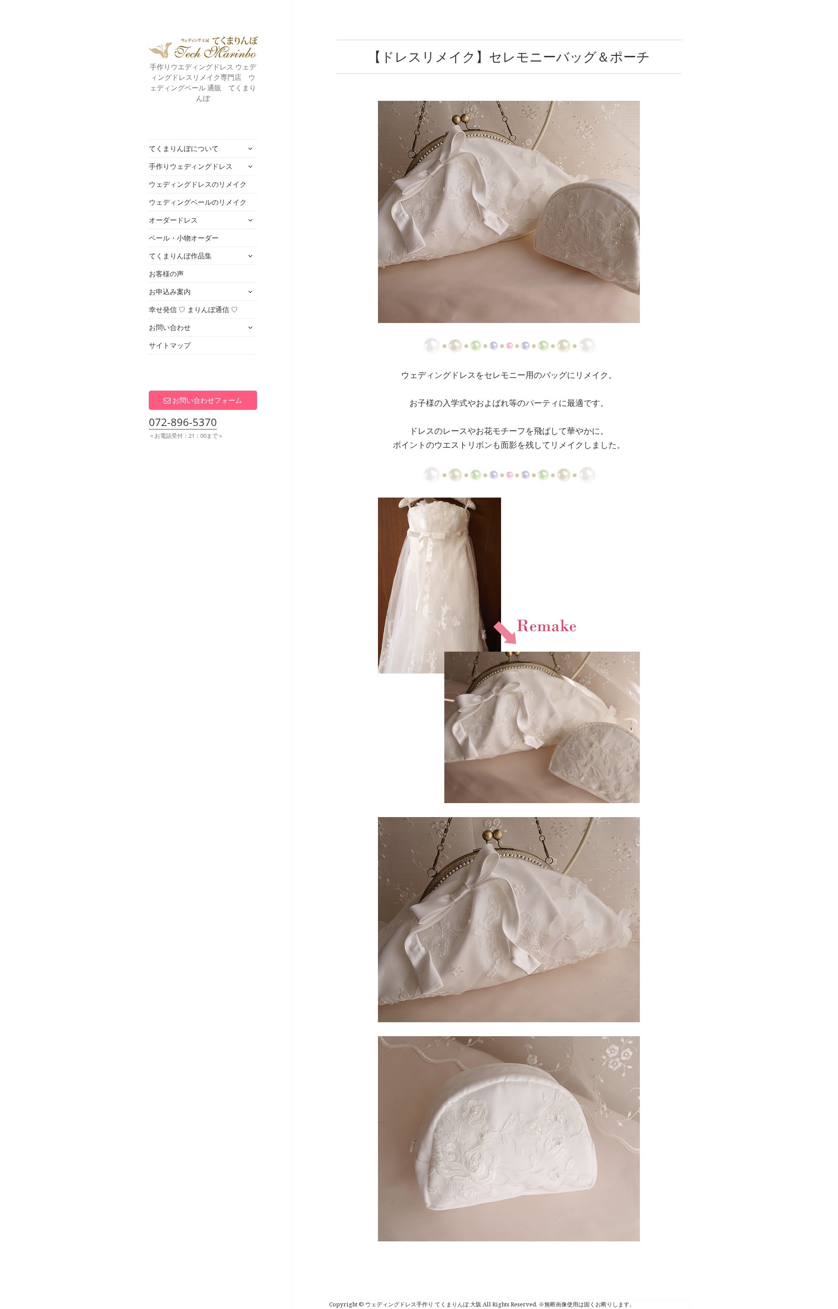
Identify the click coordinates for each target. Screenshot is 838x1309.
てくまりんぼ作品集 (180, 256)
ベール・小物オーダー (184, 238)
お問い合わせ (170, 327)
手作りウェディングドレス (191, 166)
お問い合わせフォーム (206, 400)
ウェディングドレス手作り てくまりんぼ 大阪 (203, 47)
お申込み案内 (170, 291)
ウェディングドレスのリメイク (198, 184)
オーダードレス (173, 220)
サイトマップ (170, 345)
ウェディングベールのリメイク (198, 202)
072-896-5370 (183, 422)
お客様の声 (166, 273)
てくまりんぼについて (184, 148)
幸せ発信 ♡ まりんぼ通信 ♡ (193, 309)
